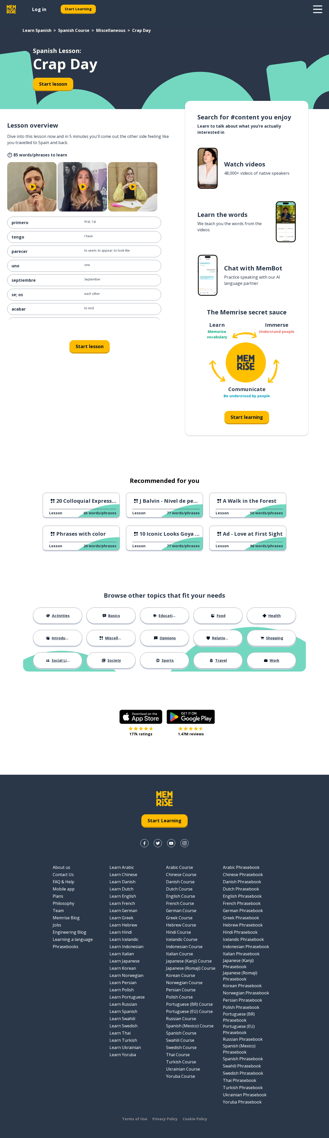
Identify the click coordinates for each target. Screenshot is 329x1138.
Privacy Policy (165, 1118)
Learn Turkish (123, 1040)
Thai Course (178, 1054)
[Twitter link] (158, 843)
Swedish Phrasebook (243, 1073)
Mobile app (64, 889)
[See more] (318, 9)
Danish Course (180, 882)
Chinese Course (181, 874)
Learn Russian (123, 1004)
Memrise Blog (66, 918)
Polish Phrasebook (241, 1007)
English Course (180, 896)
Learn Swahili (122, 1018)
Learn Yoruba (122, 1054)
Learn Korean (122, 968)
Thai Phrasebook (239, 1080)
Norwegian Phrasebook (246, 993)
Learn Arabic (121, 867)
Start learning (247, 417)
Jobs (57, 925)
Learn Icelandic (123, 939)
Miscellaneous (110, 30)
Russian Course (181, 1018)
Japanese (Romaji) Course (190, 968)
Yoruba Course (180, 1076)
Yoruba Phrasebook (242, 1102)
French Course (180, 903)
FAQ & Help (63, 882)
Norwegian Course (184, 982)
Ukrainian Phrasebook (245, 1095)
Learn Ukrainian (125, 1047)
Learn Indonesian (126, 946)
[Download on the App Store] (140, 717)
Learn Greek (121, 918)
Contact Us (63, 874)
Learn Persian (122, 982)
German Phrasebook (243, 910)
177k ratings (140, 733)
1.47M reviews (191, 733)
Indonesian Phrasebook (246, 946)
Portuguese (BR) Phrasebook (239, 1017)
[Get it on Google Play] (191, 717)
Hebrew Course (181, 925)
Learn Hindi (120, 932)
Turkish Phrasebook (243, 1087)
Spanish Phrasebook (243, 1059)
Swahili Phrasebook (242, 1066)
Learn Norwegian (126, 975)
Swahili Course (180, 1040)
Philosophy (63, 903)
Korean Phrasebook (242, 986)
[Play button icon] (32, 186)
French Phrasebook (242, 903)
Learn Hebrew (123, 925)
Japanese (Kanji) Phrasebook (238, 963)
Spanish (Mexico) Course (190, 1026)
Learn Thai (120, 1033)
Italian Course (179, 954)
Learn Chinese (123, 874)
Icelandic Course (181, 939)
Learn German (123, 910)
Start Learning (78, 8)
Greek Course (179, 918)
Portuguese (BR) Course (189, 1004)
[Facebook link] (144, 843)
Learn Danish (122, 882)
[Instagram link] (184, 843)
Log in (39, 9)
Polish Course (179, 997)
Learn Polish (121, 990)
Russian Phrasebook (243, 1039)
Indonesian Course (184, 946)
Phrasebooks (65, 946)
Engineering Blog (69, 932)
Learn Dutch (121, 889)
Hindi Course (178, 932)
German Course (181, 910)
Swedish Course (181, 1047)
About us (61, 867)
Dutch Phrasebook (241, 889)
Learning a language (73, 939)
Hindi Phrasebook (240, 932)
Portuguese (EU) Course (189, 1011)
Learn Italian (121, 954)
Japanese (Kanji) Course (189, 961)
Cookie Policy (195, 1118)
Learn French (122, 903)
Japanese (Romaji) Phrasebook (240, 976)
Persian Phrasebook (242, 1000)
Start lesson (53, 84)
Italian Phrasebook (241, 954)
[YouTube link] (171, 843)
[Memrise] (11, 9)
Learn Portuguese (127, 997)
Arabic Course (179, 867)
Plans (58, 896)
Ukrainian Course (183, 1069)
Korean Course (180, 975)
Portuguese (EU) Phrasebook (239, 1029)
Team (58, 910)
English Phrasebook (242, 896)
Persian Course (181, 990)
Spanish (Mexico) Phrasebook (239, 1049)
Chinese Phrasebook (243, 874)
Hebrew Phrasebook (243, 925)
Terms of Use (134, 1118)
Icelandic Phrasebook (243, 939)
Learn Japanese (124, 961)
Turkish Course (181, 1062)
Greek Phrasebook (241, 918)
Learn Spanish (37, 30)
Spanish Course (73, 30)
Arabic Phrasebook (241, 867)
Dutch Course (179, 889)
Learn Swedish (123, 1026)
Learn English (122, 896)
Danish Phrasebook (242, 882)
